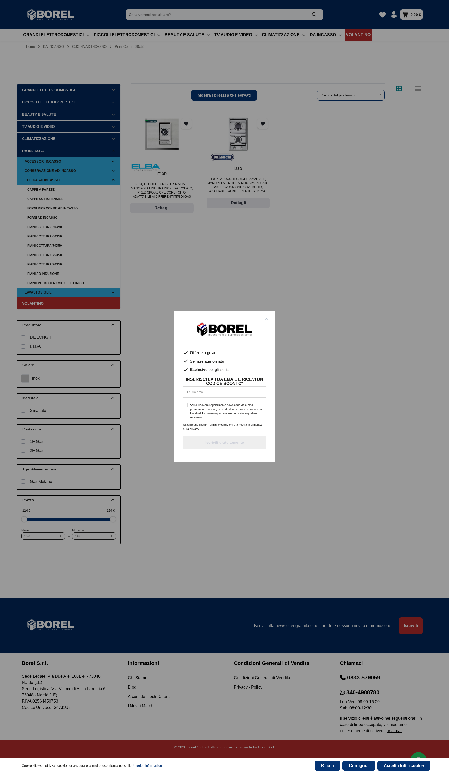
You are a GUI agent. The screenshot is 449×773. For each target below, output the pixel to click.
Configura (359, 765)
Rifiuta (327, 765)
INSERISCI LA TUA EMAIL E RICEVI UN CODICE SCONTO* (224, 381)
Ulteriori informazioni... (149, 766)
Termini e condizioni (220, 424)
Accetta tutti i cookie (404, 765)
